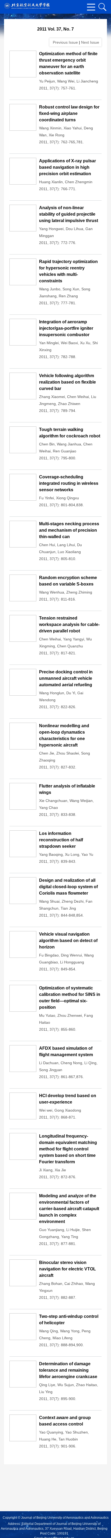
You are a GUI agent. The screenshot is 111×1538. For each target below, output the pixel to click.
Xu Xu (85, 343)
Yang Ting (69, 1237)
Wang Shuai (49, 901)
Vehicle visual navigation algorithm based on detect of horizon (68, 940)
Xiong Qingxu (67, 498)
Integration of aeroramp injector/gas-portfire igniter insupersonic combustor (66, 328)
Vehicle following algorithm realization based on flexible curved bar (67, 382)
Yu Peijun (47, 81)
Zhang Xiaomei (52, 397)
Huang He (47, 1439)
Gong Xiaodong (67, 1110)
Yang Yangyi (73, 639)
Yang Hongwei (51, 229)
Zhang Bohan (50, 1283)
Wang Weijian (81, 800)
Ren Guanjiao (64, 451)
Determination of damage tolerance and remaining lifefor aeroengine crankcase (68, 1370)
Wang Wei (65, 81)
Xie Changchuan (53, 800)
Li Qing (90, 1063)
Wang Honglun (51, 693)
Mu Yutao (47, 1015)
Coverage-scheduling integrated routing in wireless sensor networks (68, 483)
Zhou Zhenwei (69, 1015)
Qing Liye (47, 1385)
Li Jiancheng (87, 81)
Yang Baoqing (51, 854)
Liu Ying (46, 1392)
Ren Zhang (68, 296)
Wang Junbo (49, 289)
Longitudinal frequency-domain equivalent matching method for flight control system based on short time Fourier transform (68, 1149)
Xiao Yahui (73, 128)
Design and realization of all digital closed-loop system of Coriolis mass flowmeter (68, 886)
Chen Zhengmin (78, 182)
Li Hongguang (72, 962)
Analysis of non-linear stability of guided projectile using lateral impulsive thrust (68, 214)
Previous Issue (64, 42)
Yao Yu (87, 854)
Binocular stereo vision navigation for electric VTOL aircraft (67, 1269)
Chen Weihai (78, 397)
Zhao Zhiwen (69, 404)
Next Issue (90, 42)
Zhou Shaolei (67, 753)
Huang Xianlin (51, 182)
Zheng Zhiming (79, 592)
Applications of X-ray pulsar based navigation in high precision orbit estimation (67, 167)
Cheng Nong (71, 1063)
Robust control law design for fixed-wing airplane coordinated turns (69, 113)
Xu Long (72, 854)
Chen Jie (46, 753)
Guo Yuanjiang (51, 1230)
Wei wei (45, 1110)
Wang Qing (48, 1331)
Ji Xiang (46, 1170)
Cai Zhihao (73, 1283)
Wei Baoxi (69, 343)
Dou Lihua (74, 229)
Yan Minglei (49, 343)
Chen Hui (47, 545)
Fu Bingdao (49, 955)
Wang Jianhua (69, 444)
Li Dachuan (48, 1063)
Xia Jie (60, 1170)
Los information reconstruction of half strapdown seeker (61, 840)
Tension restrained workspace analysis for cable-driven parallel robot (69, 624)
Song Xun (71, 289)
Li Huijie (73, 1230)
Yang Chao (48, 807)
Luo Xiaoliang (69, 552)
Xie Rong (56, 135)
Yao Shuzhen (76, 1432)
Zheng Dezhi (73, 901)
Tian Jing (68, 908)
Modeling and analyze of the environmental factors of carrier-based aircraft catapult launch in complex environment (69, 1209)
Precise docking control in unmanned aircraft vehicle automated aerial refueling (66, 678)
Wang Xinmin (50, 128)
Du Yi (70, 693)
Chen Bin (47, 444)
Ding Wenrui (71, 955)
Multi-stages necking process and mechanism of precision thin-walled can (69, 530)
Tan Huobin (68, 1439)
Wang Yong (69, 1331)
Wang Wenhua (51, 592)
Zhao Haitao (86, 1385)
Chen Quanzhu (70, 646)
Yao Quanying (51, 1432)
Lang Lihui (66, 545)
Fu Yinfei (46, 498)
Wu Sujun (65, 1385)
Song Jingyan (50, 1070)
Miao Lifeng (62, 1338)
